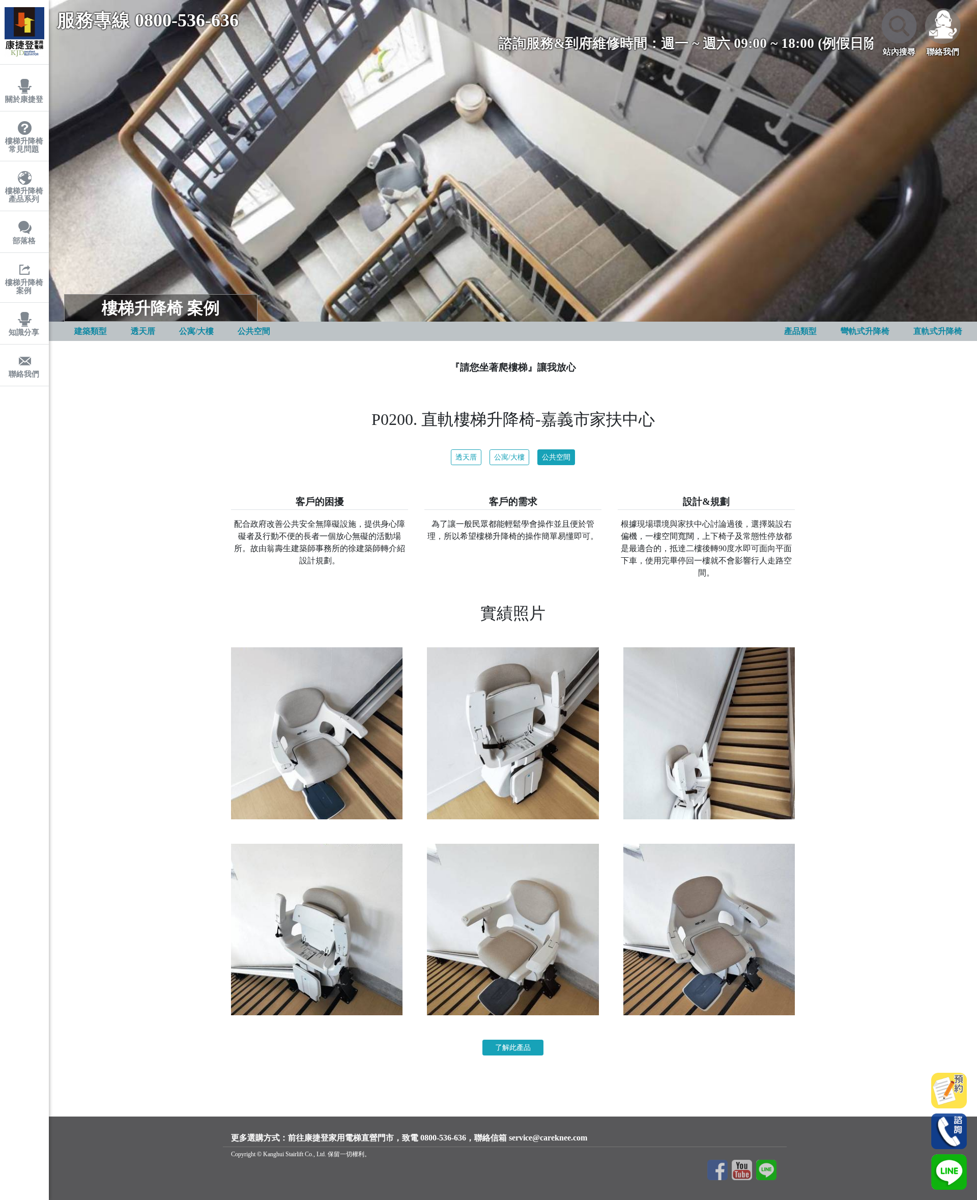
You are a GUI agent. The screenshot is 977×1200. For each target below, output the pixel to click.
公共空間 (556, 457)
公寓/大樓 (509, 457)
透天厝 (466, 457)
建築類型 (90, 331)
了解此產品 (513, 1047)
